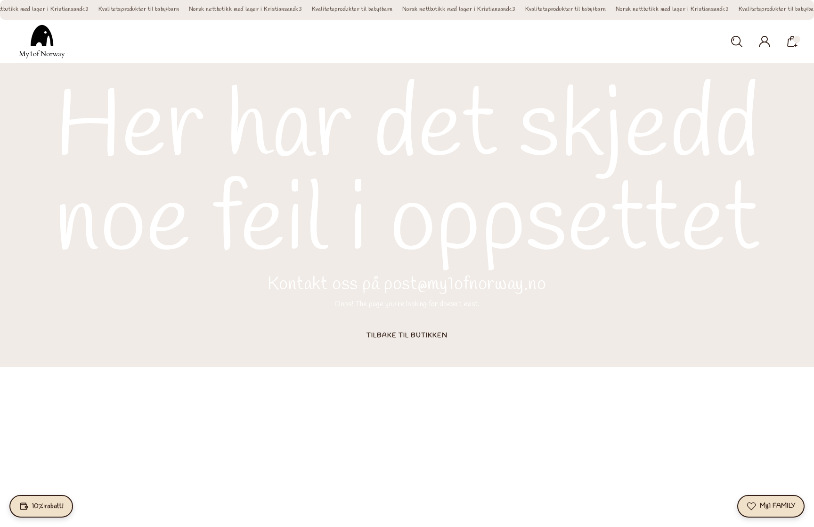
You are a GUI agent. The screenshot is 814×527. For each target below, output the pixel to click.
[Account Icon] (764, 41)
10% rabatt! (48, 506)
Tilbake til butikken (407, 335)
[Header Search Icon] (736, 41)
